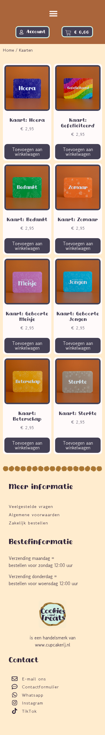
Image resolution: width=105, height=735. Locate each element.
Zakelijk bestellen (28, 523)
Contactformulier (40, 687)
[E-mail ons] (15, 679)
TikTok (29, 711)
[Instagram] (15, 703)
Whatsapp (32, 695)
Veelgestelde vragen (31, 506)
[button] (53, 13)
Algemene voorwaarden (34, 515)
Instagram (32, 703)
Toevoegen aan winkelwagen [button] (27, 152)
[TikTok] (15, 711)
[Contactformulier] (15, 687)
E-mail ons (34, 679)
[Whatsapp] (15, 695)
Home (8, 50)
